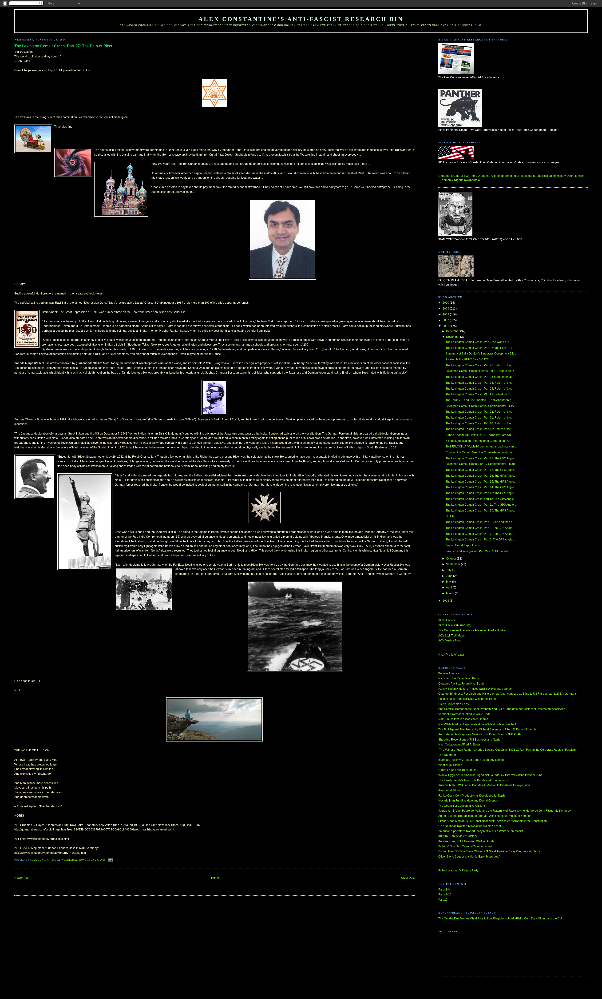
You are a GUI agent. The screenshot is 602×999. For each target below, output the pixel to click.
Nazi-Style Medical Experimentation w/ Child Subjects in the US (478, 724)
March (450, 593)
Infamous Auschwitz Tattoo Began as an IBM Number (472, 759)
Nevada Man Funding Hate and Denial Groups (468, 800)
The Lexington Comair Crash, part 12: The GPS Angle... (481, 499)
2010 (446, 302)
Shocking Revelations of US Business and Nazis (469, 739)
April (449, 587)
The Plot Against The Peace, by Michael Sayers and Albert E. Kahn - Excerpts (487, 729)
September (453, 564)
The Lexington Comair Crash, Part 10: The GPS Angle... (481, 510)
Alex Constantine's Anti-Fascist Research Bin (301, 19)
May (449, 581)
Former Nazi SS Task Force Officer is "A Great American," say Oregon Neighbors (489, 851)
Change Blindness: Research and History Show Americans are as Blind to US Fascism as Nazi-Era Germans (507, 693)
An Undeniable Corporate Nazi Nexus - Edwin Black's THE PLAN (479, 734)
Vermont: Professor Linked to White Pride (464, 714)
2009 (446, 308)
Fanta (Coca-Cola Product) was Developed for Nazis (471, 795)
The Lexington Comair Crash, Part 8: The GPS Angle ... (480, 528)
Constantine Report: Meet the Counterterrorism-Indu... (480, 452)
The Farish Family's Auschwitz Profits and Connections (473, 780)
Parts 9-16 (445, 894)
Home (215, 877)
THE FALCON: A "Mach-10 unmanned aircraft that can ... (481, 446)
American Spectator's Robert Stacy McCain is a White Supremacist (480, 831)
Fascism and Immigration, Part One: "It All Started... (478, 551)
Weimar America (448, 673)
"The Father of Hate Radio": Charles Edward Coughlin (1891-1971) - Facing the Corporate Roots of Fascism (507, 749)
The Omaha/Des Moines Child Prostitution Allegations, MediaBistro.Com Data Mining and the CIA (500, 918)
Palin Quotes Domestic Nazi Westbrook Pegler (468, 699)
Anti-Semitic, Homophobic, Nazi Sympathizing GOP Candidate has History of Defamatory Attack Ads (501, 709)
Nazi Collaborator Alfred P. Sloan (459, 744)
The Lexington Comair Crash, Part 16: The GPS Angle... (481, 475)
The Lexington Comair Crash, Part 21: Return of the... (479, 417)
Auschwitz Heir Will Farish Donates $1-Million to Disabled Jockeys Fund (484, 785)
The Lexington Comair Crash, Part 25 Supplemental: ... (480, 377)
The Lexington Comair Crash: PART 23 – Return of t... (480, 394)
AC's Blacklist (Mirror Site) (454, 625)
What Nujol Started (450, 765)
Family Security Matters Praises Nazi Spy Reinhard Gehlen (475, 688)
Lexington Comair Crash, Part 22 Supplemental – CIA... (481, 406)
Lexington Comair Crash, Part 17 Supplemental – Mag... (481, 464)
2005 (446, 600)
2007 (446, 320)
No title (450, 516)
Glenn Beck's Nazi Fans (453, 704)
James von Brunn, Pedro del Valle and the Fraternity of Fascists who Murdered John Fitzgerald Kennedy (504, 810)
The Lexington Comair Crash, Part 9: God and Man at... (480, 522)
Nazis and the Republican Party (458, 678)
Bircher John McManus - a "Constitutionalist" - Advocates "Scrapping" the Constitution (492, 821)
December (453, 331)
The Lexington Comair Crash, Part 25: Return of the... (479, 382)
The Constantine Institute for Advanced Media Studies (472, 630)
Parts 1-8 (444, 889)
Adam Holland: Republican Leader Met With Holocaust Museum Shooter (484, 816)
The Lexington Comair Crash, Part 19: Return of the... (479, 429)
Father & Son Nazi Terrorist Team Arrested (465, 846)
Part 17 (443, 899)
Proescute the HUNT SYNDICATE (467, 359)
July (449, 570)
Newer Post (21, 877)
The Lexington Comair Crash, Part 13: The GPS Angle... (481, 493)
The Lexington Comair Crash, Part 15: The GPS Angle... (481, 481)
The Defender (447, 755)
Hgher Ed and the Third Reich (457, 770)
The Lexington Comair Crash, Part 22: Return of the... (479, 411)
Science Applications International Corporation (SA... (479, 441)
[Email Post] (111, 859)
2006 (446, 326)
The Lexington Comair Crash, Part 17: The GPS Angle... (481, 469)
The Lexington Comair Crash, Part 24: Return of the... (479, 388)
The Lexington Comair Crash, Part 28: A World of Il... (478, 342)
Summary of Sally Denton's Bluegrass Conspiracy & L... (481, 353)
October (451, 558)
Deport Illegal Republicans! (463, 545)
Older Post (408, 877)
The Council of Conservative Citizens (462, 805)
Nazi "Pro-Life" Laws (451, 654)
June (449, 576)
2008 (446, 314)
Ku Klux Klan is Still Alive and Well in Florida (466, 841)
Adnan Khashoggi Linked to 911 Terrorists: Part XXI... (479, 435)
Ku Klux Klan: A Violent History (457, 836)
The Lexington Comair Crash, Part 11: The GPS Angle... (481, 504)
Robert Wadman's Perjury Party (458, 870)
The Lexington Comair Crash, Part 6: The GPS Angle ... (480, 539)
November (453, 336)
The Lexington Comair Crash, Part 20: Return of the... (479, 423)
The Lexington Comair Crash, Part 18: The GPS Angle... (481, 458)
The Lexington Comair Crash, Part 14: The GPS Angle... (481, 487)
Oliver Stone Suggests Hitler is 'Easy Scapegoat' (469, 856)
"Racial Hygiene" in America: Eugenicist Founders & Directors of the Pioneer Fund (490, 775)
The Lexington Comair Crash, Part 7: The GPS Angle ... (480, 534)
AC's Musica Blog (449, 640)
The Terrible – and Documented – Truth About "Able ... (480, 400)
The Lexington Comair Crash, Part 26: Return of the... (479, 365)
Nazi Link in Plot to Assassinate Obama (463, 719)
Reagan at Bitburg (450, 790)
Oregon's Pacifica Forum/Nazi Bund (461, 683)
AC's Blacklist (446, 620)
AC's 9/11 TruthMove (451, 635)
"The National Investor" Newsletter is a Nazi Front (469, 826)
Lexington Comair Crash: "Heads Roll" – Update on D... (481, 371)
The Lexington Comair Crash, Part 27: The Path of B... (480, 348)
